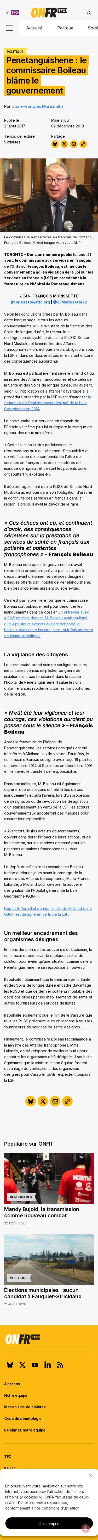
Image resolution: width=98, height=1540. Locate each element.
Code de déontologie (23, 1418)
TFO (7, 1456)
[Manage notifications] (86, 1528)
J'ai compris (49, 1523)
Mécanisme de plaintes (24, 1407)
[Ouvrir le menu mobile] (9, 28)
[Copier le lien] (83, 144)
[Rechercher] (88, 12)
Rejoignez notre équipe (24, 1430)
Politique (65, 27)
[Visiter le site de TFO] (13, 12)
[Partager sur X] (64, 144)
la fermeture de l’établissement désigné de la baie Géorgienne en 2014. (47, 403)
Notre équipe (15, 1395)
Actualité (34, 27)
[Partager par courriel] (74, 144)
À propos (12, 1384)
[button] (90, 1475)
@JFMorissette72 (70, 302)
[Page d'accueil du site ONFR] (49, 1339)
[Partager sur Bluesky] (55, 144)
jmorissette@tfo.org (30, 302)
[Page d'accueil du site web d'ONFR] (49, 12)
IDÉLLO (10, 1468)
